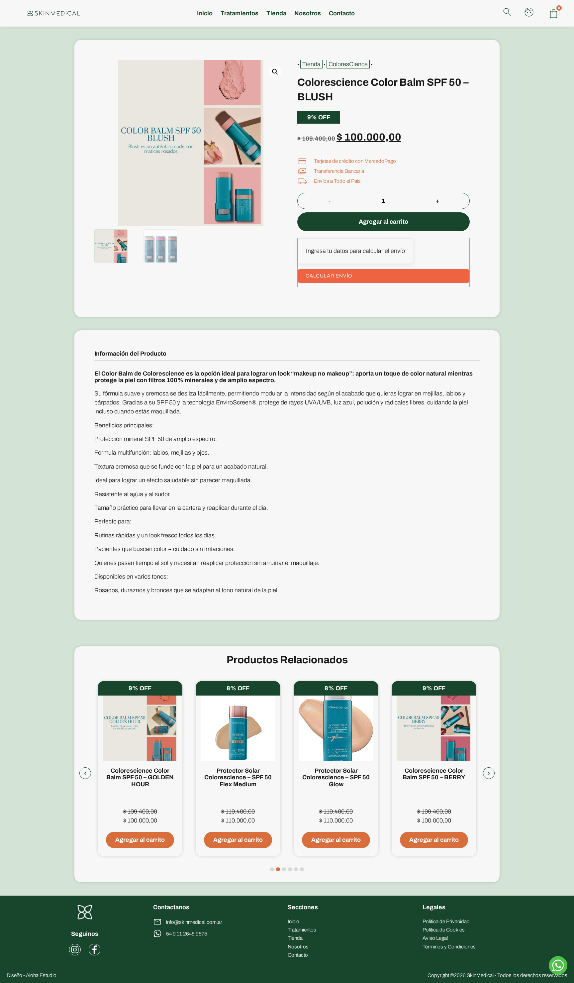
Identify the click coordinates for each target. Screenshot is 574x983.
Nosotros (307, 13)
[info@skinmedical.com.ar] (157, 922)
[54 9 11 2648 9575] (157, 933)
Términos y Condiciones (449, 946)
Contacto (342, 13)
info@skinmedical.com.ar (194, 922)
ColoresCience (348, 64)
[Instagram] (75, 949)
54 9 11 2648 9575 (186, 933)
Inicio (205, 13)
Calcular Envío (329, 275)
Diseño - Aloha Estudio (31, 975)
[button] (275, 72)
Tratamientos (302, 929)
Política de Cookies (444, 929)
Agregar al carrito (383, 221)
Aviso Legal (435, 938)
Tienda (276, 13)
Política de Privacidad (446, 921)
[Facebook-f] (94, 949)
